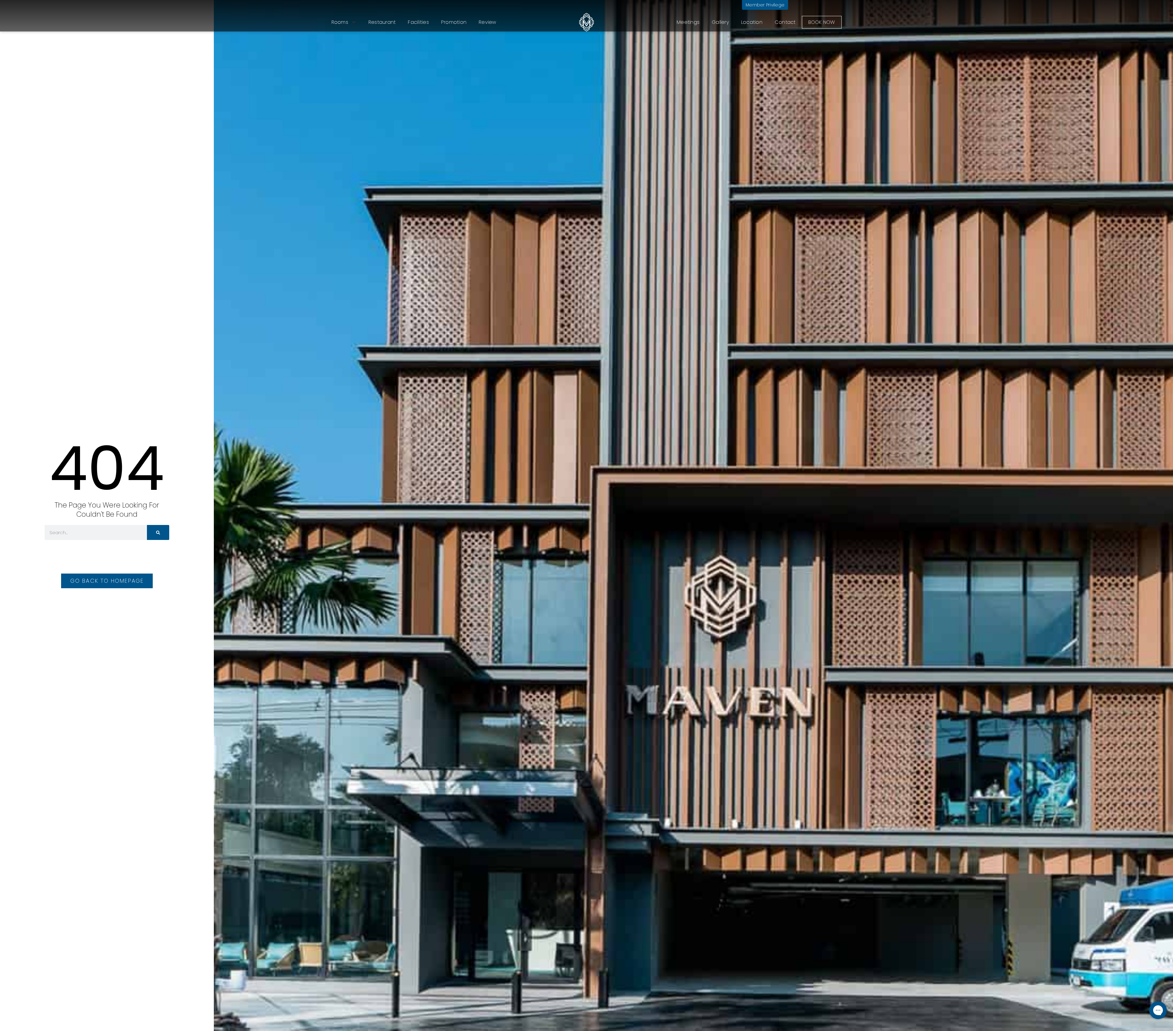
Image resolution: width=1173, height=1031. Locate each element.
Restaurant (382, 22)
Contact (785, 22)
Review (487, 22)
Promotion (453, 22)
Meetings (688, 22)
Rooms (339, 22)
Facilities (418, 22)
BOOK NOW (821, 22)
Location (751, 22)
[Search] (158, 532)
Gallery (720, 22)
